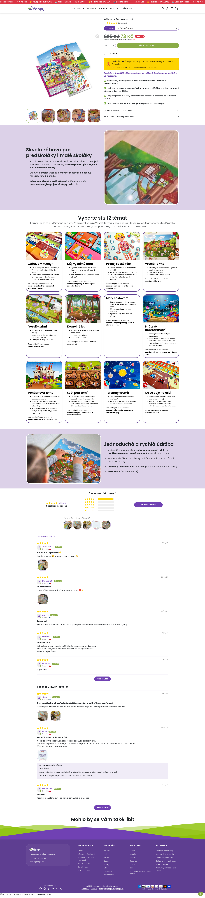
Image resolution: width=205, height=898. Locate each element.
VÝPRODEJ (128, 8)
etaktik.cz (85, 888)
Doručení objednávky (164, 851)
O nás (132, 864)
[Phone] (61, 888)
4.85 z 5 (62, 503)
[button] (163, 8)
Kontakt (133, 857)
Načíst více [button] (102, 678)
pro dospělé (109, 875)
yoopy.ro (119, 888)
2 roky (106, 857)
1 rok (105, 854)
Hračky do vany (84, 870)
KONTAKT (115, 8)
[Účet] (167, 8)
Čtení (80, 851)
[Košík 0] (176, 8)
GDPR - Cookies (162, 864)
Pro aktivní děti (84, 863)
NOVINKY (91, 8)
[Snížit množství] (106, 45)
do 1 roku (107, 851)
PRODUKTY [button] (77, 8)
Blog (131, 868)
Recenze (133, 861)
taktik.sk (94, 888)
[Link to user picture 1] (42, 565)
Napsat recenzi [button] (148, 504)
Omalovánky (83, 867)
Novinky (133, 854)
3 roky (106, 861)
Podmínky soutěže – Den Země (140, 872)
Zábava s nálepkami (86, 854)
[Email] (57, 888)
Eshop (132, 851)
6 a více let (108, 871)
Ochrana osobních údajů (166, 861)
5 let (105, 868)
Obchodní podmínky (164, 857)
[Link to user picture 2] (55, 715)
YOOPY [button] (102, 8)
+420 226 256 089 (38, 858)
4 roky (106, 864)
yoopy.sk (102, 888)
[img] (42, 543)
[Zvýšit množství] (114, 45)
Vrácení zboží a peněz (165, 854)
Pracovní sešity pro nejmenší (86, 858)
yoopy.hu (111, 888)
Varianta (109, 28)
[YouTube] (53, 888)
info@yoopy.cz (37, 861)
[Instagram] (45, 888)
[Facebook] (41, 888)
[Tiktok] (49, 888)
